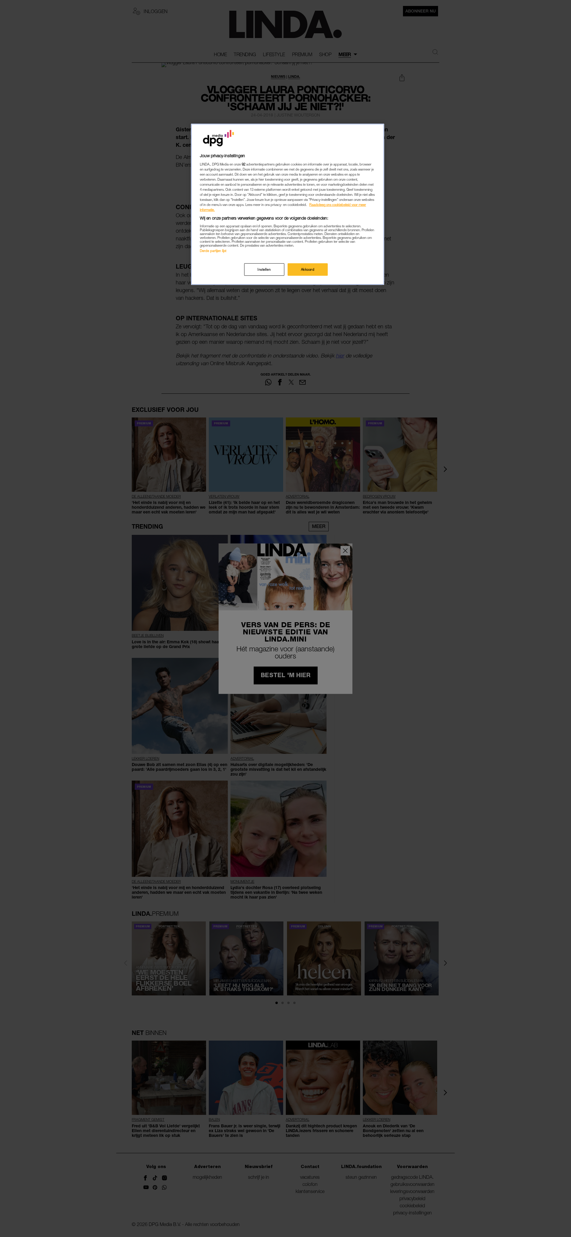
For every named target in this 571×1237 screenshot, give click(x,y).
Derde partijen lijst (213, 251)
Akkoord (308, 269)
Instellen (264, 269)
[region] (287, 204)
